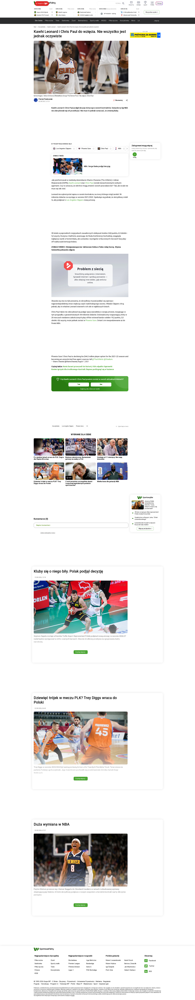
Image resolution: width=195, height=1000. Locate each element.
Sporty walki (94, 21)
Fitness (37, 970)
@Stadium (108, 359)
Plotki (73, 984)
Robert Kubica (111, 964)
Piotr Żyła (109, 970)
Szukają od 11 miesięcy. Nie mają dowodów (109, 458)
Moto (133, 21)
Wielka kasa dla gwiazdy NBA (108, 481)
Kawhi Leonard (51, 27)
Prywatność (71, 981)
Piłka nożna (49, 21)
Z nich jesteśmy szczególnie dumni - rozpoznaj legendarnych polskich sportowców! (79, 483)
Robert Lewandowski (113, 960)
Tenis (57, 21)
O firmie (55, 981)
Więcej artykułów (145, 529)
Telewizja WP (64, 984)
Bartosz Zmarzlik (130, 964)
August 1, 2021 (83, 362)
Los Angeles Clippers (75, 200)
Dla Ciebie (38, 21)
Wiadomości (87, 984)
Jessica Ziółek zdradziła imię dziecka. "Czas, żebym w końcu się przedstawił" (151, 504)
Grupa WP (47, 981)
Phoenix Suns (91, 320)
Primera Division (74, 967)
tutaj (73, 995)
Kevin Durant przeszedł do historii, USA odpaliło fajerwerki (87, 366)
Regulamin (106, 981)
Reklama (99, 981)
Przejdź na (41, 3)
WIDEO (103, 21)
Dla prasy (62, 981)
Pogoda (36, 984)
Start (35, 27)
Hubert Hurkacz (129, 970)
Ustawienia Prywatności (85, 981)
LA (139, 21)
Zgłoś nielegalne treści (47, 533)
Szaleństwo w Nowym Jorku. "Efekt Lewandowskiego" (146, 518)
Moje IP (79, 984)
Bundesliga (90, 964)
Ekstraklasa (72, 960)
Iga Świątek (110, 967)
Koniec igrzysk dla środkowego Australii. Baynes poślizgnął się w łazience (82, 369)
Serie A (88, 967)
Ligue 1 (71, 970)
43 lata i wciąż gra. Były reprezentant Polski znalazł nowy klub (147, 513)
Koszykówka (124, 21)
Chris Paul (89, 183)
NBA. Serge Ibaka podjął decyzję (97, 166)
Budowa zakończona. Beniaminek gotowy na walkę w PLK (78, 458)
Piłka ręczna (113, 21)
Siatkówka (65, 21)
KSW (36, 973)
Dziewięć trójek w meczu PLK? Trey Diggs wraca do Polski (47, 482)
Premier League (74, 964)
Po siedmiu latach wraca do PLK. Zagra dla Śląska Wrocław (49, 458)
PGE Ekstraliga (91, 970)
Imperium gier (104, 984)
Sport (96, 984)
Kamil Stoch (128, 960)
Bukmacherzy (83, 21)
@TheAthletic (98, 359)
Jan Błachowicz (129, 967)
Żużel (74, 21)
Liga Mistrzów (91, 960)
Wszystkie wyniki (151, 12)
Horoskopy (45, 984)
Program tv (54, 984)
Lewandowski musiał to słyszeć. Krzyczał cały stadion (145, 523)
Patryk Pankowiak (46, 99)
